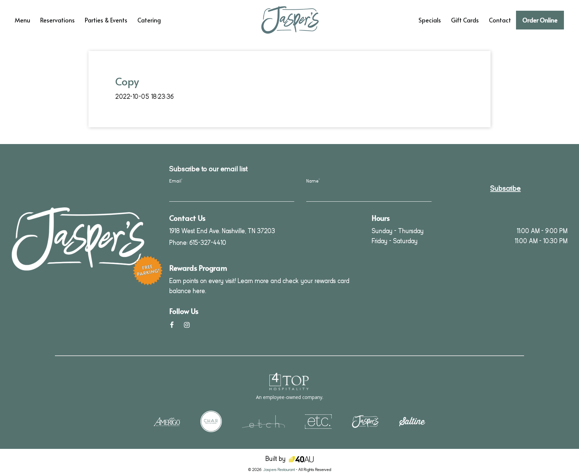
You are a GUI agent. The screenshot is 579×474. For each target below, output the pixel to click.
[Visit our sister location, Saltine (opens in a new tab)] (412, 421)
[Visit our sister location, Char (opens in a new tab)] (211, 420)
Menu (22, 20)
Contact (500, 20)
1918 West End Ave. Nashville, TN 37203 (222, 230)
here (199, 290)
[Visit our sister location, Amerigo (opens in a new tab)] (166, 421)
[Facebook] (172, 325)
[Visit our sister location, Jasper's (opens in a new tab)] (365, 420)
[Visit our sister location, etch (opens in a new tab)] (263, 420)
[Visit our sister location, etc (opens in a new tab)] (318, 420)
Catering (149, 20)
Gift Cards (465, 20)
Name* (313, 181)
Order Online (540, 20)
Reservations (57, 20)
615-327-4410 (207, 242)
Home (179, 8)
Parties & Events (106, 20)
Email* (175, 181)
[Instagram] (187, 325)
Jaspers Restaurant (279, 469)
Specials (430, 20)
